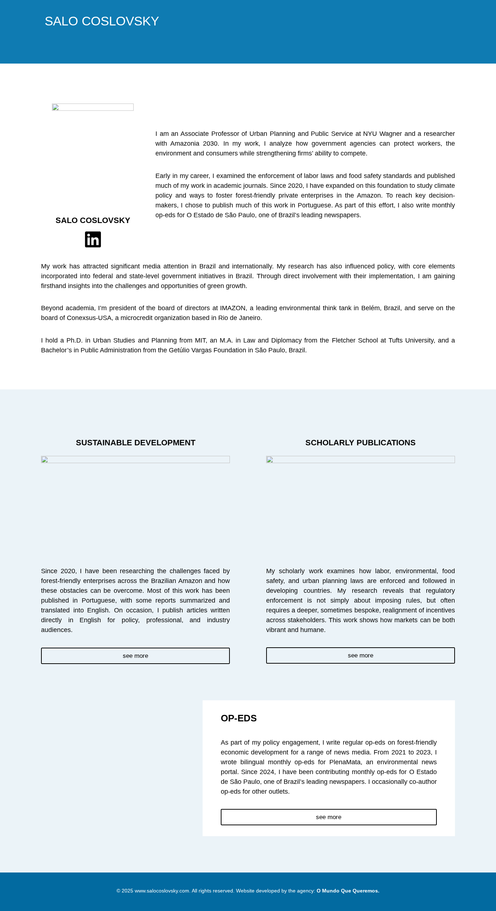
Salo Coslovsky (102, 21)
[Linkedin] (93, 239)
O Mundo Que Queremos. (348, 891)
